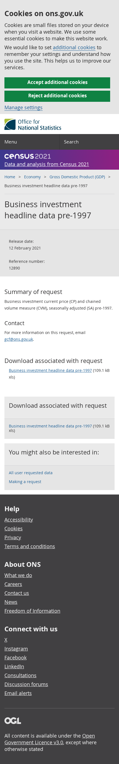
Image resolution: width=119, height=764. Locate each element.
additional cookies (74, 47)
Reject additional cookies (57, 95)
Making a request (25, 481)
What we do (18, 575)
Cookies (13, 528)
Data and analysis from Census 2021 (46, 164)
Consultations (20, 675)
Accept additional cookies (57, 82)
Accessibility (18, 519)
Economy (32, 176)
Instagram (16, 648)
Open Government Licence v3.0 (49, 739)
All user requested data (31, 472)
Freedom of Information (32, 610)
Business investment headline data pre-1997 (50, 370)
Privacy (12, 537)
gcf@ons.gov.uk (18, 339)
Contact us (16, 593)
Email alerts (18, 693)
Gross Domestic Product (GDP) (77, 176)
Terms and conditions (29, 546)
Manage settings (23, 107)
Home (9, 176)
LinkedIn (14, 666)
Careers (13, 584)
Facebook (15, 657)
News (10, 602)
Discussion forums (26, 684)
